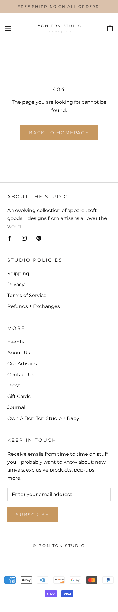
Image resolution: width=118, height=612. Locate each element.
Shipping (18, 273)
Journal (16, 407)
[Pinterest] (38, 238)
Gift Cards (19, 396)
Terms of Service (27, 295)
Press (13, 385)
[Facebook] (9, 238)
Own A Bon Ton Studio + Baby (43, 418)
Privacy (16, 284)
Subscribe (32, 514)
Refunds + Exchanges (33, 306)
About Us (18, 353)
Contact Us (20, 374)
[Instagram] (24, 238)
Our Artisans (22, 364)
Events (15, 342)
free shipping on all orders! (59, 6)
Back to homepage (59, 132)
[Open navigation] (8, 28)
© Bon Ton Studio (59, 545)
